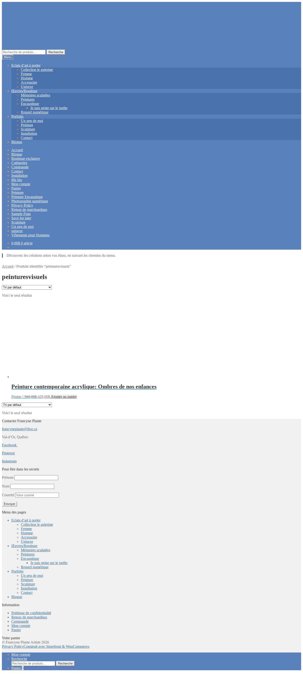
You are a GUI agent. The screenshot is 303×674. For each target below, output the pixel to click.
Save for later (21, 218)
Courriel (8, 495)
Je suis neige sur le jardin (48, 108)
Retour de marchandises (29, 210)
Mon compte (20, 184)
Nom (5, 486)
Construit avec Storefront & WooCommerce (56, 646)
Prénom (7, 477)
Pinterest (8, 453)
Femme (26, 74)
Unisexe (27, 87)
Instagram (9, 461)
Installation (29, 133)
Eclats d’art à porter (25, 65)
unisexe (17, 231)
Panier (16, 188)
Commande (20, 167)
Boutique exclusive (25, 159)
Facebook (10, 445)
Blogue (16, 142)
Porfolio (17, 116)
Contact (26, 138)
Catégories (19, 163)
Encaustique (30, 104)
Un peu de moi (32, 121)
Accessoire (29, 82)
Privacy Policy (22, 205)
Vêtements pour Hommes (30, 235)
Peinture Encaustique (27, 197)
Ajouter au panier (64, 397)
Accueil (17, 150)
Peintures (28, 99)
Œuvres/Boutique (24, 91)
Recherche (56, 52)
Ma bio (16, 180)
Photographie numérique (29, 201)
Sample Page (21, 214)
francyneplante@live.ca (19, 429)
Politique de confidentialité (31, 613)
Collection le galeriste (37, 70)
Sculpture (28, 129)
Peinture (27, 125)
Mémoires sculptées (35, 95)
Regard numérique (35, 112)
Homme (27, 78)
